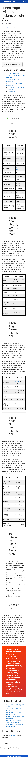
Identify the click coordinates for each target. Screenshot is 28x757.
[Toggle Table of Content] (19, 64)
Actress (17, 381)
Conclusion (11, 91)
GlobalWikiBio (8, 2)
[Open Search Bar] (19, 1)
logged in (13, 735)
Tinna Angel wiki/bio (14, 73)
